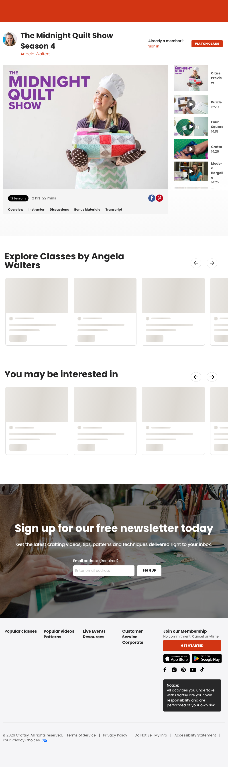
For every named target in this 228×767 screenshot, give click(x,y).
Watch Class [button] (207, 43)
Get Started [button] (192, 645)
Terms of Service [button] (81, 735)
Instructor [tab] (36, 209)
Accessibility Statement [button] (195, 735)
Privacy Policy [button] (115, 735)
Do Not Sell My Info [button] (151, 735)
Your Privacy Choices (21, 740)
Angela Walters (35, 54)
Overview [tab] (15, 209)
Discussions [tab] (59, 209)
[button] (165, 43)
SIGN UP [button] (149, 570)
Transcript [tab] (114, 209)
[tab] (199, 78)
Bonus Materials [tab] (87, 209)
